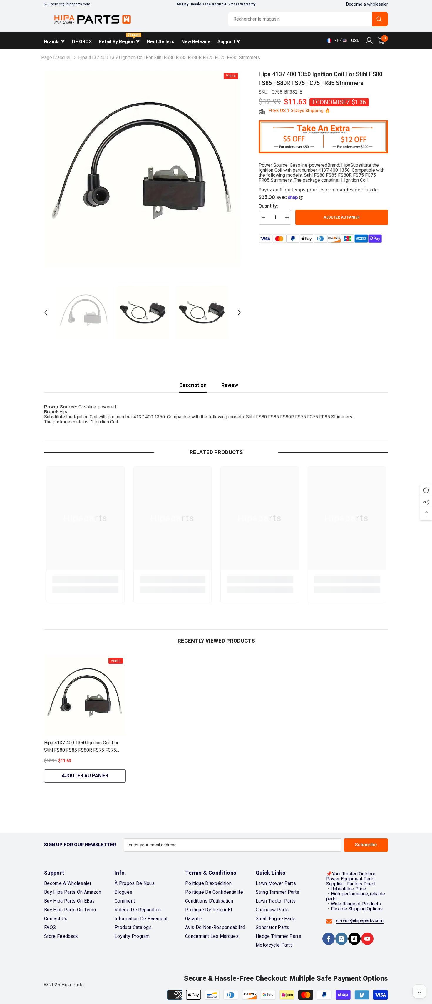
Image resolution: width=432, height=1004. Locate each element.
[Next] (239, 312)
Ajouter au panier (342, 217)
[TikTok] (354, 939)
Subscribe (366, 844)
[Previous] (45, 312)
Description (193, 385)
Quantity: (268, 206)
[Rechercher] (308, 19)
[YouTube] (367, 939)
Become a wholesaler (367, 4)
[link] (85, 579)
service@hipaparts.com (70, 4)
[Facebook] (328, 939)
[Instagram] (341, 939)
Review (229, 385)
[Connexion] (369, 40)
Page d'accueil (56, 57)
